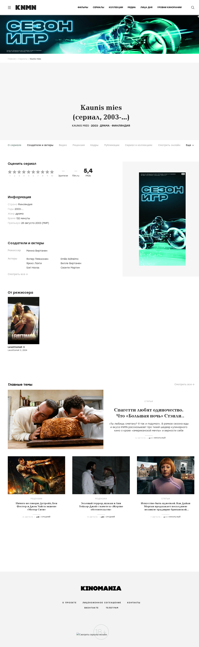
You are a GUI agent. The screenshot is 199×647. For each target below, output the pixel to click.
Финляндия (121, 125)
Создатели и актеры (40, 145)
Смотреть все (16, 274)
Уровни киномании (169, 7)
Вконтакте (91, 608)
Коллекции (116, 7)
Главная (12, 59)
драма (105, 125)
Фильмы (83, 7)
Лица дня (146, 7)
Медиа (132, 7)
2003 (94, 125)
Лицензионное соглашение (102, 603)
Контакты (133, 603)
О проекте (69, 603)
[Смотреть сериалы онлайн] (99, 636)
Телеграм (112, 608)
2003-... (19, 209)
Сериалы (98, 7)
